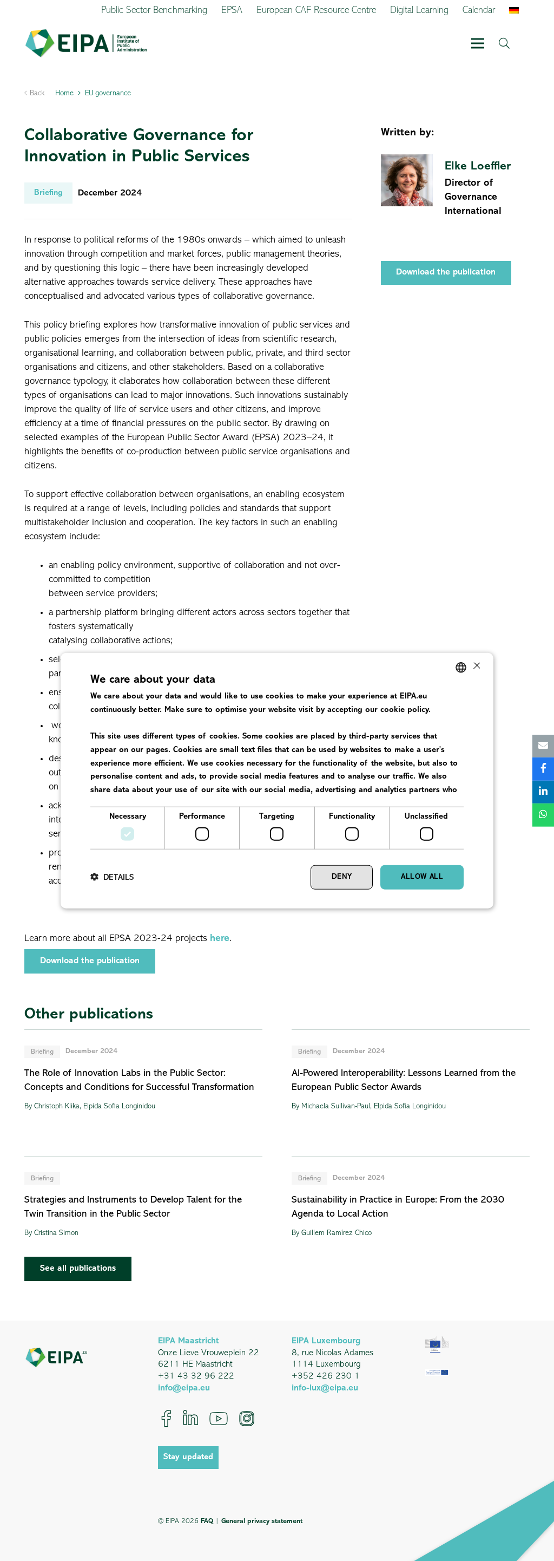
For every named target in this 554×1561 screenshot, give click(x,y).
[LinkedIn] (190, 1418)
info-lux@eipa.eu (325, 1388)
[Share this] (543, 769)
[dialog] (277, 780)
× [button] (476, 667)
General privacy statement (261, 1521)
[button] (478, 43)
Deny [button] (342, 877)
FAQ (207, 1521)
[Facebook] (166, 1418)
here (219, 939)
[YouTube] (218, 1418)
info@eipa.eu (184, 1388)
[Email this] (543, 745)
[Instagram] (246, 1418)
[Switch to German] (516, 11)
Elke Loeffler (478, 166)
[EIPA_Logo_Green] (86, 43)
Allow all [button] (422, 877)
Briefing (42, 1051)
